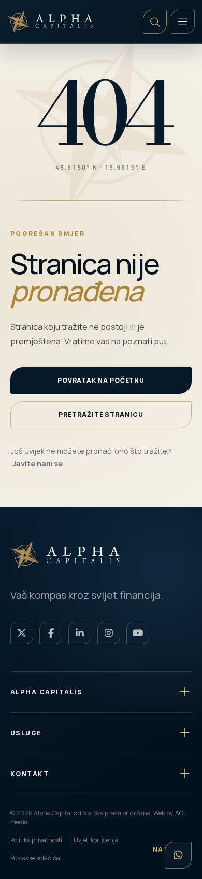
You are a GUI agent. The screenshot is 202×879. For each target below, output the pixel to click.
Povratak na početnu (101, 380)
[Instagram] (108, 633)
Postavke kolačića (35, 858)
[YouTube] (137, 633)
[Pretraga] (155, 22)
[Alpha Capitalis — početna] (51, 22)
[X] (21, 633)
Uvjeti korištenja (96, 840)
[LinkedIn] (79, 633)
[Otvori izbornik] (183, 22)
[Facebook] (50, 633)
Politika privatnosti (36, 840)
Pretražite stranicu (101, 414)
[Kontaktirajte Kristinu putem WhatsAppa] (178, 855)
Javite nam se (37, 463)
